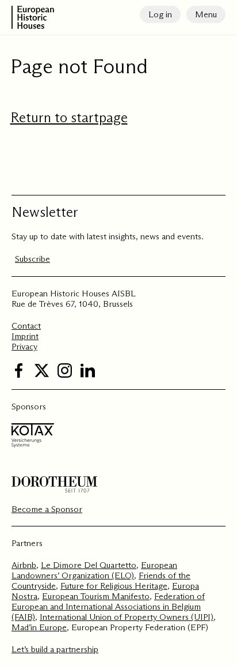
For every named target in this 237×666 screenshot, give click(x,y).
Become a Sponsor (47, 508)
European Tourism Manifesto (96, 595)
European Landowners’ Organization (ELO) (94, 570)
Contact (26, 325)
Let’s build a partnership (55, 649)
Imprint (25, 335)
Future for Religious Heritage (113, 585)
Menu (206, 14)
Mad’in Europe (39, 627)
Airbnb (24, 564)
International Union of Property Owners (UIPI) (126, 616)
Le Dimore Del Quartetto (88, 564)
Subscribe (32, 258)
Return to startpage (69, 117)
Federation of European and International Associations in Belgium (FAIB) (108, 606)
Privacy (24, 346)
